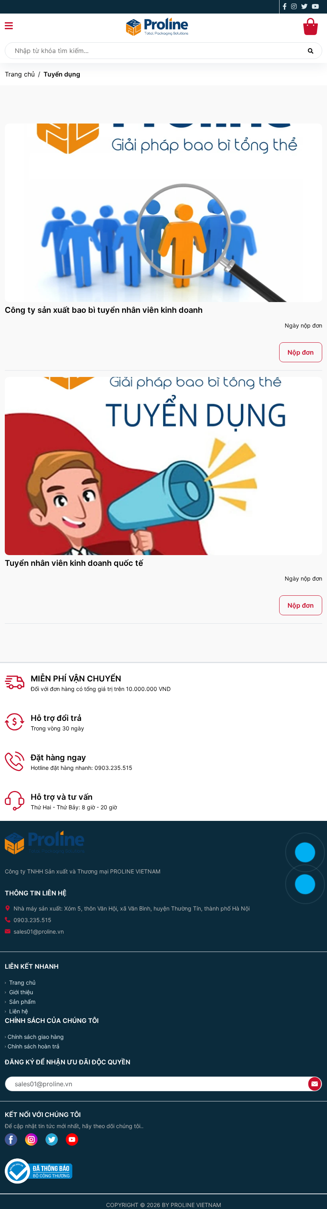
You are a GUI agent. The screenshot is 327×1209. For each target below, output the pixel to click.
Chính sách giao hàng (36, 1036)
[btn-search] (310, 50)
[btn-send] (314, 1083)
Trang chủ (20, 74)
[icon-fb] (286, 7)
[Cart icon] (311, 26)
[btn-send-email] (314, 1084)
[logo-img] (157, 26)
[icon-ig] (295, 7)
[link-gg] (72, 1139)
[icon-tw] (306, 7)
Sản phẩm (21, 1001)
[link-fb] (11, 1139)
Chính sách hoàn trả (33, 1046)
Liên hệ (18, 1011)
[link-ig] (31, 1139)
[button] (9, 27)
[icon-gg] (317, 7)
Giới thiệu (20, 992)
